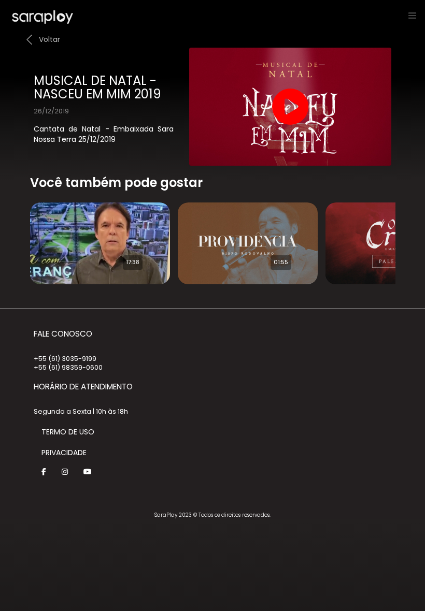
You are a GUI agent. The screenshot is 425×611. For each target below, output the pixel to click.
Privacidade (64, 452)
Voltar (49, 39)
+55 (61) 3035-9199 (65, 358)
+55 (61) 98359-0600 (68, 367)
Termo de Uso (67, 432)
